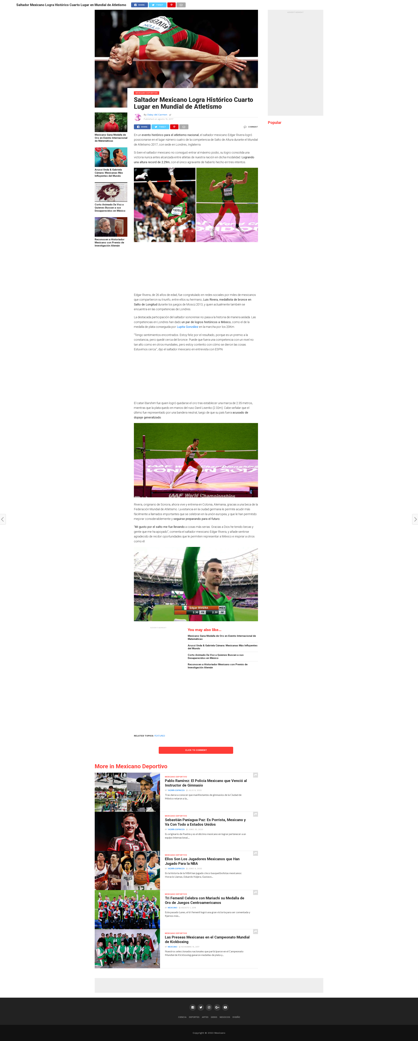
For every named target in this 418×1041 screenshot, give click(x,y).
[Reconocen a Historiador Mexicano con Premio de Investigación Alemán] (111, 235)
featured (159, 736)
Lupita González (187, 326)
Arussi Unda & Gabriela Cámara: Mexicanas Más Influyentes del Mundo (109, 172)
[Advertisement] (196, 269)
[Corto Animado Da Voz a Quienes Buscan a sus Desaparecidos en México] (111, 200)
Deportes (194, 1017)
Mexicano (172, 908)
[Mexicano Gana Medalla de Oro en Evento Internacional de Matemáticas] (111, 131)
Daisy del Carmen (157, 114)
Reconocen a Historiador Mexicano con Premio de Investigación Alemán (109, 242)
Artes (205, 1017)
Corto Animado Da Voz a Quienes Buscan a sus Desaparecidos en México (110, 207)
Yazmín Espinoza (176, 790)
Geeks (214, 1017)
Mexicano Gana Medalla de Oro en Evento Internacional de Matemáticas (111, 137)
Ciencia (182, 1017)
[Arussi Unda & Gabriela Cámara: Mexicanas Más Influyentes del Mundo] (111, 165)
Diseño (236, 1017)
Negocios (225, 1017)
